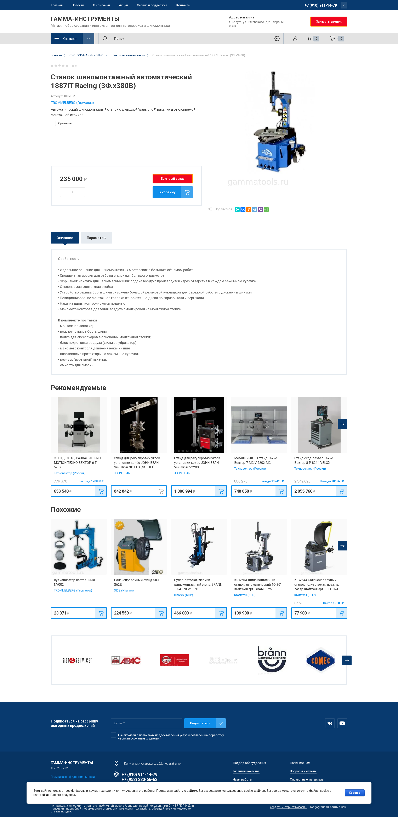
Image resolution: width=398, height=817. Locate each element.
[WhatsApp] (266, 209)
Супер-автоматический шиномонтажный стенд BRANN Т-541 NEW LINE (198, 584)
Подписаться (200, 723)
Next (342, 424)
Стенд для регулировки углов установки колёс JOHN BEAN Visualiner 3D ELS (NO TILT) (137, 462)
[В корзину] (101, 491)
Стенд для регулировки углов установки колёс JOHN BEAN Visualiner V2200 (197, 462)
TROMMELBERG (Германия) (72, 103)
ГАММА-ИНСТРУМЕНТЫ (85, 19)
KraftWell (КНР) (245, 595)
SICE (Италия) (124, 590)
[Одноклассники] (248, 209)
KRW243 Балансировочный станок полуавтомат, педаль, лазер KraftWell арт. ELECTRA (316, 584)
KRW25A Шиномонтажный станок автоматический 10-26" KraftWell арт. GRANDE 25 (257, 584)
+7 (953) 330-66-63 (139, 779)
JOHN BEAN (122, 473)
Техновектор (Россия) (69, 473)
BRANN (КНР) (183, 595)
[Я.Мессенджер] (237, 209)
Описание (65, 238)
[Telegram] (254, 209)
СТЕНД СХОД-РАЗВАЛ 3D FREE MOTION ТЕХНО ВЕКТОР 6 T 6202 (78, 462)
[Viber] (260, 209)
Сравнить (65, 123)
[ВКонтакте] (242, 209)
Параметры (96, 238)
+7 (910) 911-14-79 (321, 5)
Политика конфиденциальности (73, 776)
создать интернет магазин (288, 807)
